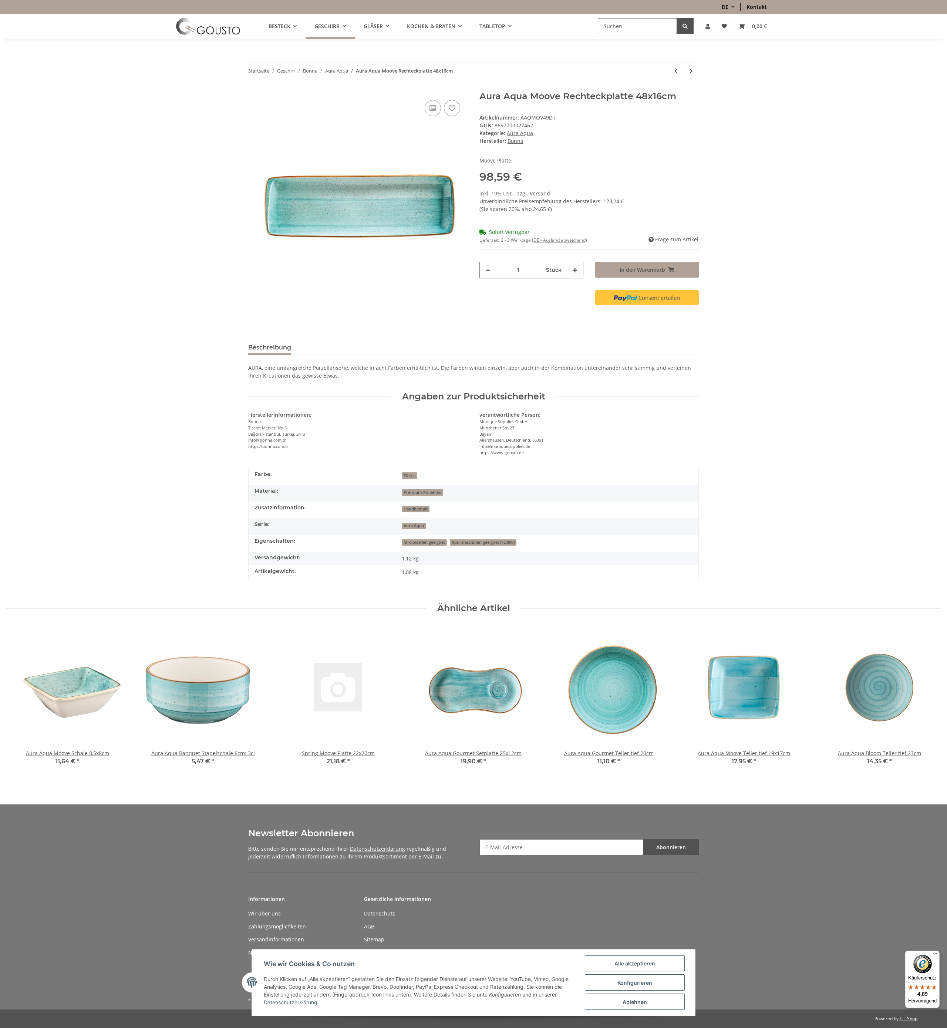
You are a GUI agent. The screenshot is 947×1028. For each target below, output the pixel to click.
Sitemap (374, 939)
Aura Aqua (520, 133)
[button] (708, 26)
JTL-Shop (908, 1018)
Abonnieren (671, 847)
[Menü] (935, 955)
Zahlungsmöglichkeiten (277, 926)
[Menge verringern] (488, 270)
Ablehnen (635, 1002)
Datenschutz (379, 913)
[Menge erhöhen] (575, 270)
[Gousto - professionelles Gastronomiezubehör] (208, 26)
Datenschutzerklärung (377, 848)
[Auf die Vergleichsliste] (433, 108)
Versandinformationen (276, 939)
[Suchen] (685, 26)
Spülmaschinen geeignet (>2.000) (483, 542)
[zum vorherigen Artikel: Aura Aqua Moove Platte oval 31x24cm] (676, 71)
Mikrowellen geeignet (424, 542)
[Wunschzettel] (724, 26)
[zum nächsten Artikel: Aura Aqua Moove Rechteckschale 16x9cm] (691, 71)
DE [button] (725, 6)
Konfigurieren (634, 983)
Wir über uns (264, 913)
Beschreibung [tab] (269, 347)
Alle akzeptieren (634, 963)
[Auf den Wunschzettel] (452, 108)
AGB (369, 926)
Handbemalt (416, 509)
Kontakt (757, 6)
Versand (540, 193)
